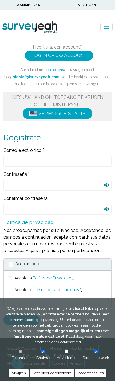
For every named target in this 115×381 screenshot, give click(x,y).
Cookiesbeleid (69, 342)
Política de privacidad (28, 222)
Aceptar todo (27, 264)
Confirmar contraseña (26, 198)
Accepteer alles (91, 373)
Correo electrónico (23, 150)
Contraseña (16, 174)
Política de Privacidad (52, 278)
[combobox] (57, 113)
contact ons (54, 69)
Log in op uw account (59, 55)
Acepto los (48, 289)
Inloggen (86, 5)
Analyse (43, 358)
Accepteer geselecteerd (52, 373)
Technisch (20, 358)
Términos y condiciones (57, 289)
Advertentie (66, 358)
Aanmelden (28, 5)
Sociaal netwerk (96, 358)
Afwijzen (18, 373)
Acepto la (44, 278)
